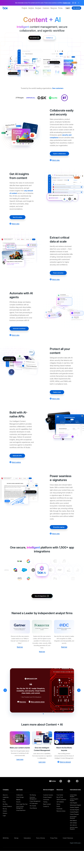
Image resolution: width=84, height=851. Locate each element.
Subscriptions (27, 838)
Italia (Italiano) (73, 820)
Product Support (47, 797)
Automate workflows (19, 328)
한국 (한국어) (73, 825)
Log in (68, 8)
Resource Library (61, 811)
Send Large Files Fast (21, 804)
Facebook (77, 781)
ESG (4, 799)
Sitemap (16, 838)
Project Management (35, 801)
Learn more (66, 3)
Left (73, 3)
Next (79, 690)
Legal (4, 815)
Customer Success (48, 795)
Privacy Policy (53, 838)
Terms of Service (40, 838)
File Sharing (33, 795)
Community (46, 799)
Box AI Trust (60, 797)
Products (24, 8)
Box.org (5, 808)
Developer (38, 8)
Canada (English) (74, 812)
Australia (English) (74, 809)
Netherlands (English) (75, 805)
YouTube (52, 781)
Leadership (6, 797)
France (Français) (74, 814)
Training (45, 802)
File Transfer (33, 805)
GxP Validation (60, 802)
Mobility (18, 799)
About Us (5, 795)
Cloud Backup (33, 808)
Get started (76, 8)
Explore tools (57, 392)
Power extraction (58, 273)
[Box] (5, 8)
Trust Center (60, 795)
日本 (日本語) (73, 822)
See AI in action (17, 217)
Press (4, 802)
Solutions (31, 8)
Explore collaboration (59, 153)
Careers (5, 811)
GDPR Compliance (61, 799)
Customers (46, 8)
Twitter (69, 781)
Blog (61, 781)
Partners (5, 813)
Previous (5, 690)
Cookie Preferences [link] (68, 838)
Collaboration (19, 795)
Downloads (59, 808)
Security (18, 802)
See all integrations (40, 596)
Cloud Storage (20, 797)
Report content (47, 804)
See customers (57, 88)
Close (79, 3)
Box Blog (5, 804)
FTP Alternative (34, 803)
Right (75, 3)
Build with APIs (17, 455)
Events (58, 806)
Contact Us (46, 806)
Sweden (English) (74, 807)
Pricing (60, 8)
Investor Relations (7, 806)
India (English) (73, 802)
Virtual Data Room (20, 810)
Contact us (49, 38)
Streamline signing (58, 527)
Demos (58, 804)
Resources (54, 8)
